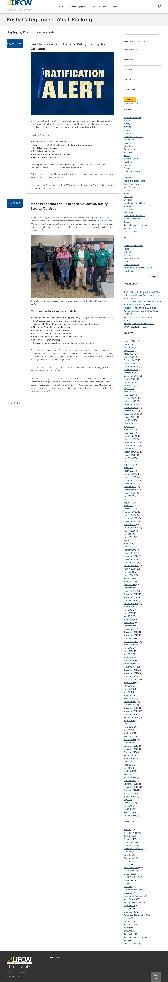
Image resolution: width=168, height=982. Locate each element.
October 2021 (130, 524)
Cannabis (128, 168)
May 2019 (128, 616)
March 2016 (129, 736)
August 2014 (129, 796)
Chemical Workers (132, 171)
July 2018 (128, 648)
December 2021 (131, 518)
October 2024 (130, 410)
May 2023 (128, 464)
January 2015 (130, 780)
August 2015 (129, 758)
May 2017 (128, 692)
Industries (128, 165)
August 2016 (129, 720)
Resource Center (99, 6)
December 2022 (131, 480)
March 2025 (129, 395)
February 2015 (130, 777)
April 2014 (128, 809)
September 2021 (131, 527)
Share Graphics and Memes (136, 225)
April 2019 (128, 619)
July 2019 (128, 610)
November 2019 (131, 597)
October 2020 (130, 562)
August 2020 (130, 569)
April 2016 (128, 733)
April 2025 (128, 391)
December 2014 (131, 784)
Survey (127, 228)
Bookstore (128, 130)
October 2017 (130, 676)
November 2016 (131, 711)
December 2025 (131, 366)
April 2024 (128, 429)
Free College (129, 149)
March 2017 (129, 698)
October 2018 (130, 638)
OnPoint (60, 6)
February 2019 (130, 625)
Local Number (130, 89)
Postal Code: (130, 79)
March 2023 (129, 471)
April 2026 (128, 354)
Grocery (127, 177)
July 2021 (128, 534)
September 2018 (131, 641)
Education (128, 146)
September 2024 (131, 414)
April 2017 (128, 695)
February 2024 (130, 436)
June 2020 (129, 575)
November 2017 (131, 673)
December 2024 (131, 404)
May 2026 (128, 350)
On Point (128, 200)
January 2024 (130, 439)
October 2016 (130, 714)
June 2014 (128, 803)
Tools (114, 6)
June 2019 (128, 613)
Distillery (128, 174)
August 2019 (129, 606)
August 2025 (129, 379)
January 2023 (130, 477)
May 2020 (128, 578)
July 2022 (128, 496)
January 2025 (130, 401)
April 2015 (128, 771)
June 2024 (128, 423)
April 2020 (128, 581)
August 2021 (129, 531)
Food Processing (131, 184)
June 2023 (128, 461)
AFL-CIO (127, 120)
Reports (127, 222)
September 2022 (131, 489)
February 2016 (130, 739)
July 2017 (128, 686)
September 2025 (131, 376)
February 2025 (130, 398)
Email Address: (131, 49)
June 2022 (128, 499)
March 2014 (129, 812)
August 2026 (129, 341)
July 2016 (128, 723)
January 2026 (130, 363)
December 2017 (131, 670)
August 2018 (129, 644)
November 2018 (131, 635)
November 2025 (131, 369)
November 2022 (131, 483)
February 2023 (130, 474)
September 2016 (131, 717)
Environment (129, 139)
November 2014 (131, 787)
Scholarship (129, 152)
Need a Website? (131, 264)
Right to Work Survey (133, 258)
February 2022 (130, 512)
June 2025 (128, 385)
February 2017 (130, 701)
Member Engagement (78, 6)
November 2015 (131, 749)
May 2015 (128, 768)
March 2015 (129, 774)
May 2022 (128, 502)
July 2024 (128, 420)
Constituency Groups (133, 245)
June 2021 (128, 537)
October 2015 (130, 752)
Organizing (129, 209)
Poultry (127, 190)
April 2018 (128, 657)
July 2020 (128, 572)
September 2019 (131, 603)
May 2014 (128, 806)
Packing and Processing (134, 181)
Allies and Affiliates (132, 117)
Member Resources (132, 219)
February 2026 (130, 360)
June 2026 (128, 347)
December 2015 (131, 746)
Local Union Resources (134, 215)
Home (48, 6)
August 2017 (129, 682)
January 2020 (130, 591)
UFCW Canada (130, 231)
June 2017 (128, 689)
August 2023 (129, 455)
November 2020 (131, 559)
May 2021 (128, 540)
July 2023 (128, 458)
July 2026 (128, 344)
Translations (129, 271)
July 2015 (128, 761)
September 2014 (131, 793)
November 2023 (131, 445)
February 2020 (130, 588)
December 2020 (131, 556)
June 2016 (128, 727)
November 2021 (131, 521)
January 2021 (130, 553)
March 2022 (129, 508)
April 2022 (128, 505)
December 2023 (131, 442)
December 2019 (131, 594)
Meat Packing (130, 187)
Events (127, 155)
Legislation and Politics (134, 203)
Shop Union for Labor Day (135, 317)
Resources (128, 212)
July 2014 (128, 799)
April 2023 (128, 467)
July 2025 (128, 382)
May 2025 (128, 388)
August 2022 (129, 493)
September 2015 (131, 755)
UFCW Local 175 (49, 121)
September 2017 (131, 679)
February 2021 (130, 550)
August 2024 (129, 417)
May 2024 (128, 426)
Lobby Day (128, 196)
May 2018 (128, 654)
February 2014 (130, 815)
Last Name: (129, 69)
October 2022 (130, 486)
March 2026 (129, 357)
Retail (126, 193)
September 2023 (131, 452)
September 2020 (131, 565)
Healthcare (128, 162)
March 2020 (129, 584)
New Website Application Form (138, 268)
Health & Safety (131, 158)
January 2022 (130, 515)
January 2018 (130, 667)
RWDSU (127, 127)
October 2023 (130, 448)
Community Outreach (133, 136)
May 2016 (128, 730)
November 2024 (131, 407)
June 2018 (128, 651)
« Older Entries (13, 403)
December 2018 (131, 632)
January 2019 (130, 629)
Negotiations (129, 206)
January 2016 (130, 742)
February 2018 (130, 663)
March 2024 (129, 433)
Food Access (129, 143)
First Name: (129, 59)
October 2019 (130, 600)
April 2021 (128, 543)
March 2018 (129, 660)
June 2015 (128, 765)
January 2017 (129, 704)
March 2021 (129, 546)
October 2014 (130, 790)
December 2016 (131, 708)
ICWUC (127, 124)
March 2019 (129, 622)
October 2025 (130, 373)
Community (129, 133)
